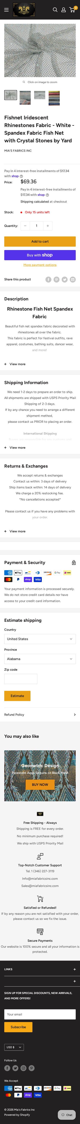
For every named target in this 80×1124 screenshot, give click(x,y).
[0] (72, 9)
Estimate (17, 696)
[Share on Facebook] (48, 279)
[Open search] (55, 9)
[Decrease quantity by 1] (25, 225)
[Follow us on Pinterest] (32, 1068)
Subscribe (18, 1027)
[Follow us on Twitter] (15, 1068)
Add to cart (40, 241)
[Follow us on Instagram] (23, 1068)
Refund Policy (14, 715)
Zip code (10, 670)
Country (10, 630)
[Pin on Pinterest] (57, 279)
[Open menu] (6, 9)
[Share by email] (73, 279)
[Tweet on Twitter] (65, 279)
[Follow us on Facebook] (7, 1068)
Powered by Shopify (17, 1114)
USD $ (10, 1047)
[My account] (63, 9)
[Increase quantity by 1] (47, 225)
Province (10, 650)
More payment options (40, 265)
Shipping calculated (34, 202)
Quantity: (11, 226)
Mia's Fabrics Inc (18, 151)
